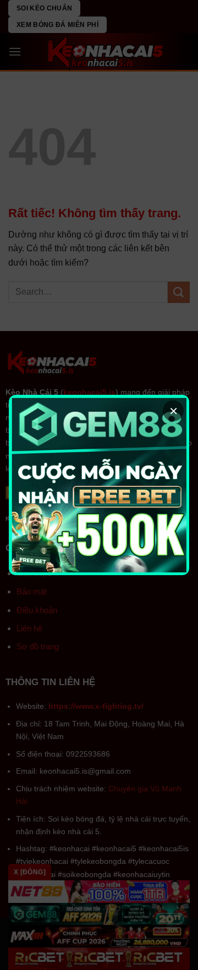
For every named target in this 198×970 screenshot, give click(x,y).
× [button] (173, 411)
